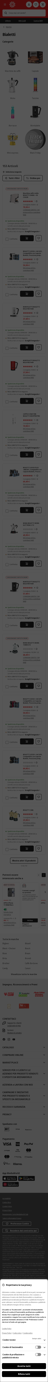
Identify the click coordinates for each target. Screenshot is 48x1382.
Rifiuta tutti (24, 1374)
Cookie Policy (6, 1329)
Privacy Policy (6, 1333)
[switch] (38, 1347)
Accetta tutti (24, 1366)
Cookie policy (27, 1333)
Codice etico (17, 1333)
